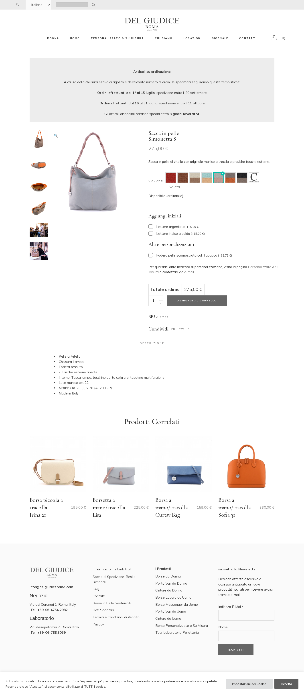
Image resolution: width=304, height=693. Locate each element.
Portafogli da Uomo (170, 611)
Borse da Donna (168, 576)
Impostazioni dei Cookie (249, 684)
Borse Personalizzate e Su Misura (181, 625)
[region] (152, 682)
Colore (155, 180)
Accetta (286, 684)
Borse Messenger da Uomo (176, 604)
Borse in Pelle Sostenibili (112, 603)
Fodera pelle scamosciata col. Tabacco (194, 255)
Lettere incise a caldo (180, 233)
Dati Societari (103, 610)
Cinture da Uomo (168, 618)
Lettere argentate (177, 226)
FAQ (96, 589)
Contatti (99, 596)
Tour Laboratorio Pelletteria (177, 632)
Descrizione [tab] (152, 343)
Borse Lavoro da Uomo (173, 597)
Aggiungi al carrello (197, 300)
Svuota (174, 187)
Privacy (98, 624)
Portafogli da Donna (171, 583)
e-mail (189, 272)
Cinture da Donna (168, 590)
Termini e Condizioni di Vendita (116, 617)
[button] (56, 135)
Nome (223, 627)
